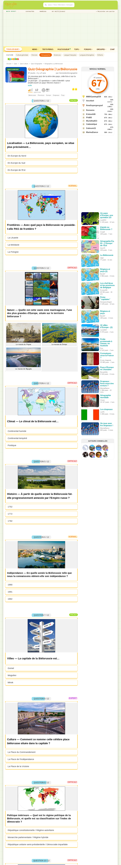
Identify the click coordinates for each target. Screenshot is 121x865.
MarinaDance (92, 132)
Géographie (45, 55)
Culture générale (22, 55)
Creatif (102, 232)
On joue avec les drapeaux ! (106, 424)
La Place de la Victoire (18, 766)
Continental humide (17, 431)
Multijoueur (63, 49)
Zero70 (102, 248)
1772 (10, 514)
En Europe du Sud (16, 163)
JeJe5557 (103, 330)
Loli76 (102, 412)
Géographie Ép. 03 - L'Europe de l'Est (107, 243)
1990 (10, 585)
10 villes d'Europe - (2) (106, 326)
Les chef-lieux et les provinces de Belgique (107, 285)
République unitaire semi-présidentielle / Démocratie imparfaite (38, 844)
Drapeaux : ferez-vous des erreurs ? (107, 383)
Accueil (8, 64)
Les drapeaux (106, 409)
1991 (10, 592)
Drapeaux (56, 95)
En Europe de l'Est (16, 170)
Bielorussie (32, 95)
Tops (76, 49)
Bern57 (102, 274)
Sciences (57, 55)
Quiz (15, 64)
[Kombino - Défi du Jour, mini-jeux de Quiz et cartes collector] (12, 59)
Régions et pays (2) (105, 270)
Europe (48, 95)
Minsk (10, 682)
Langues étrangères (87, 55)
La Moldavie (13, 245)
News (34, 49)
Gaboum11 (91, 128)
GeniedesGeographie (68, 73)
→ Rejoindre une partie (105, 11)
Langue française (70, 55)
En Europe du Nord (17, 156)
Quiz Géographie (36, 64)
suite (30, 85)
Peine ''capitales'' (105, 298)
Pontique (12, 445)
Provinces (41, 95)
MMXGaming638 (93, 97)
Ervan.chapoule (105, 360)
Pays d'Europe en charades (107, 368)
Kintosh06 (90, 114)
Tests (48, 49)
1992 (10, 599)
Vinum (102, 400)
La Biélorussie (106, 255)
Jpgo (102, 258)
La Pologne (13, 252)
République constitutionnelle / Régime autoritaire (31, 830)
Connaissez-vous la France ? (107, 355)
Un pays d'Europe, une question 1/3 (106, 215)
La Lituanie (13, 238)
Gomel (11, 668)
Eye (101, 348)
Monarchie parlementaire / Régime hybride (28, 837)
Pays (62, 95)
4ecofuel (90, 101)
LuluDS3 (103, 220)
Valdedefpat (91, 124)
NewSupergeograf (94, 105)
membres (42, 11)
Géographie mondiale (105, 396)
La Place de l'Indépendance (21, 759)
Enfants (100, 55)
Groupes (101, 49)
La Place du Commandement (21, 752)
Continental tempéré (17, 438)
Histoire (34, 55)
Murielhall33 (91, 121)
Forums (88, 49)
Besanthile (104, 372)
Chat (112, 49)
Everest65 (103, 290)
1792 (10, 521)
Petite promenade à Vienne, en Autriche (106, 342)
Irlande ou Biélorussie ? (106, 228)
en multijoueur (58, 11)
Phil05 (89, 118)
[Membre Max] (94, 450)
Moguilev (12, 675)
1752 (10, 507)
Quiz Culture (24, 64)
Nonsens (90, 110)
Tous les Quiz (12, 49)
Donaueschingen (106, 302)
